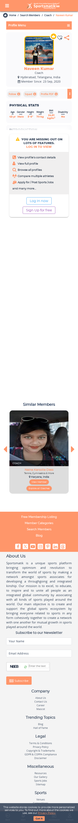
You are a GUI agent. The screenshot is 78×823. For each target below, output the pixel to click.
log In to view (39, 147)
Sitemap (40, 784)
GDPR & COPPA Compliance (41, 754)
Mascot (40, 709)
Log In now (39, 201)
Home (12, 15)
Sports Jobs (40, 780)
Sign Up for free (39, 210)
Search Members (30, 15)
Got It (39, 818)
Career (41, 705)
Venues (40, 799)
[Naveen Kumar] (39, 50)
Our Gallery (40, 777)
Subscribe (21, 681)
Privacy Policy (47, 813)
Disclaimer (40, 758)
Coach (48, 15)
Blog (39, 535)
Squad (28, 94)
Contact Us (40, 701)
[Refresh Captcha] (25, 667)
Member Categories (39, 523)
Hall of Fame (40, 728)
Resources (41, 773)
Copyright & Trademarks (40, 750)
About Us (40, 698)
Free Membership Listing (39, 517)
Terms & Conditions (40, 743)
